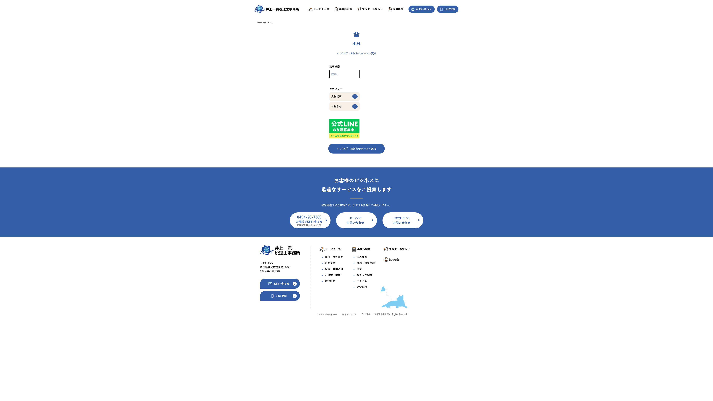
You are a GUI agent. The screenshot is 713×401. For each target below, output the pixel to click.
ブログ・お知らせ (372, 9)
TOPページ (261, 22)
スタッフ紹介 (364, 275)
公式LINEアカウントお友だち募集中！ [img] (344, 128)
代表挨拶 (362, 257)
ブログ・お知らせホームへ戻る (358, 53)
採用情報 (398, 9)
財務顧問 (330, 281)
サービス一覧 (321, 9)
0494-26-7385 (273, 271)
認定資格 (362, 287)
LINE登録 (450, 9)
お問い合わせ (424, 9)
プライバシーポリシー (327, 314)
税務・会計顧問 (334, 257)
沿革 (359, 269)
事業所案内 (345, 9)
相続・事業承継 (334, 269)
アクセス (362, 281)
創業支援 (330, 263)
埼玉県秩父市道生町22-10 (274, 267)
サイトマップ (348, 314)
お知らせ (343, 106)
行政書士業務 (333, 275)
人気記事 (343, 96)
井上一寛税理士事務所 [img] (276, 9)
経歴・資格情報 (366, 263)
